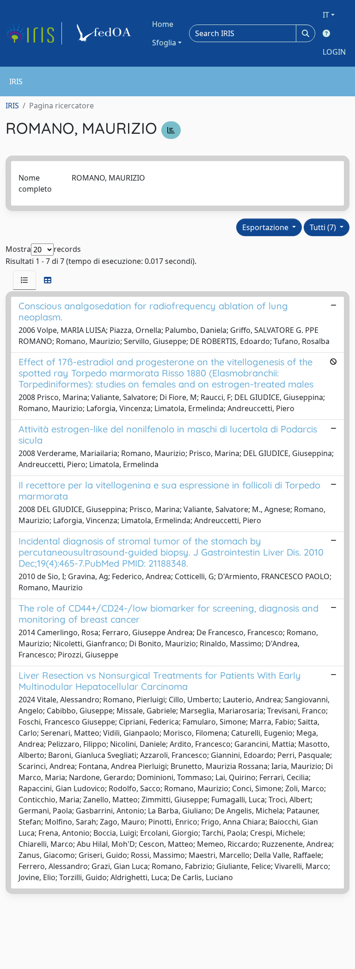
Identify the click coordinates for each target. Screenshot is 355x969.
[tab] (24, 280)
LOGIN (334, 52)
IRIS (12, 105)
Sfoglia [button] (164, 43)
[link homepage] (34, 33)
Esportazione (266, 227)
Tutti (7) (324, 227)
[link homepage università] (105, 33)
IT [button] (326, 15)
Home (162, 24)
